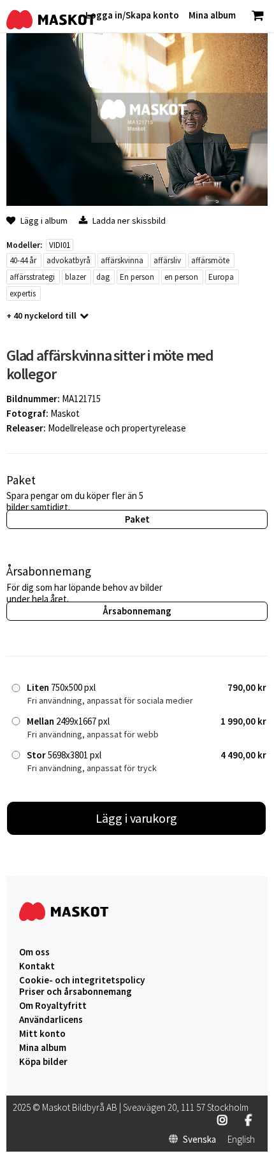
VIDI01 (59, 245)
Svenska (199, 1139)
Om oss (34, 952)
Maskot (65, 413)
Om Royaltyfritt (53, 1005)
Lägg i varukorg (136, 818)
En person (137, 276)
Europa (221, 276)
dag (103, 276)
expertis (23, 293)
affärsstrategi (32, 276)
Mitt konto (42, 1033)
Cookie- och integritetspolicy (82, 980)
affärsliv (167, 260)
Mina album (42, 1047)
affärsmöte (210, 260)
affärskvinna (122, 260)
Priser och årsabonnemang (75, 991)
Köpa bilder (43, 1062)
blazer (75, 276)
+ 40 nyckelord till (41, 315)
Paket (137, 519)
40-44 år (23, 260)
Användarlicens (51, 1019)
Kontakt (37, 966)
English (241, 1139)
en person (181, 276)
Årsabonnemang (137, 611)
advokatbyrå (68, 260)
